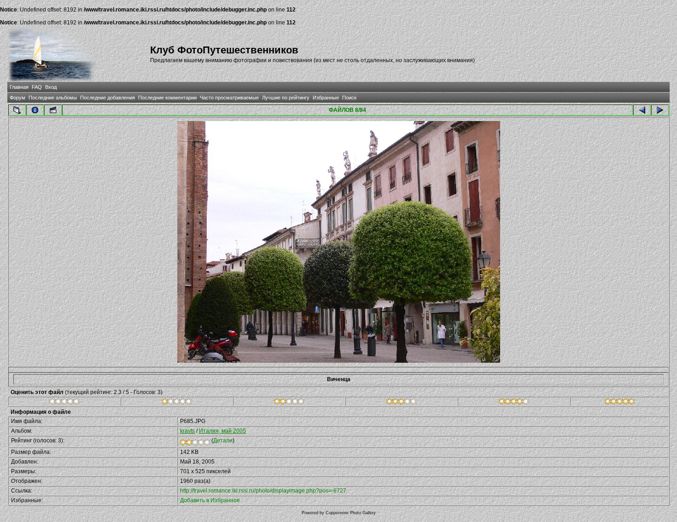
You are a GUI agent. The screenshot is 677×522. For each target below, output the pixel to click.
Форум (17, 97)
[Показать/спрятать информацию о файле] (35, 110)
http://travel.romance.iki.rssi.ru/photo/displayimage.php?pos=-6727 (263, 490)
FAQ (37, 87)
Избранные (326, 97)
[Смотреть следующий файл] (660, 110)
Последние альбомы (53, 97)
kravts (187, 431)
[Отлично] (514, 403)
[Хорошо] (401, 403)
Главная (19, 87)
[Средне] (289, 403)
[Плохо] (177, 403)
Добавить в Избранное (210, 500)
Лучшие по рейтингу (285, 97)
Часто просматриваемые (229, 97)
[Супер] (620, 403)
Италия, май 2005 (222, 431)
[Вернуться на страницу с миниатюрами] (17, 110)
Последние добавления (107, 97)
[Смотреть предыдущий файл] (642, 110)
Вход (51, 87)
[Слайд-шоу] (53, 110)
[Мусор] (64, 403)
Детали (223, 440)
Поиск (349, 97)
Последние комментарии (167, 97)
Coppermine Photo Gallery (351, 512)
